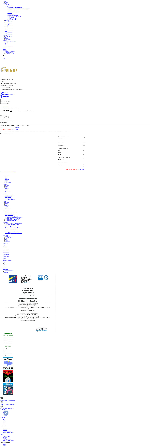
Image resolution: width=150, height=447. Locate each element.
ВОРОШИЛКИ (11, 14)
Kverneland (7, 20)
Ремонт (6, 38)
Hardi (6, 33)
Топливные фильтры (9, 270)
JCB (6, 31)
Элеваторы (5, 35)
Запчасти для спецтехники (8, 432)
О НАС (6, 42)
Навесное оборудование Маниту (11, 228)
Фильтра (7, 175)
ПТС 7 (17, 127)
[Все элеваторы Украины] (8, 369)
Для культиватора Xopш (10, 194)
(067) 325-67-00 (15, 129)
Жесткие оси (7, 236)
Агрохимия (5, 430)
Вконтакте (5, 445)
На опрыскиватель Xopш (10, 199)
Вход (4, 58)
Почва (6, 240)
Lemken (6, 28)
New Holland (7, 24)
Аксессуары (7, 241)
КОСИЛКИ (10, 13)
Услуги (4, 37)
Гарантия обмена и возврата (10, 41)
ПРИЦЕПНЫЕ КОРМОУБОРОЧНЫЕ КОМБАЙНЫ (18, 9)
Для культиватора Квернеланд (11, 211)
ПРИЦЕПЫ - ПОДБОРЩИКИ (14, 12)
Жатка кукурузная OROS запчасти (12, 232)
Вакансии (7, 44)
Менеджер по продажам (10, 51)
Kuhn (4, 423)
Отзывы (6, 43)
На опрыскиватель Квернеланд (11, 216)
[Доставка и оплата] (8, 356)
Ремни (6, 176)
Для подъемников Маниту (10, 225)
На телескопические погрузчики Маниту (13, 223)
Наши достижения (9, 45)
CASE (6, 22)
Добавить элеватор (9, 36)
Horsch (6, 26)
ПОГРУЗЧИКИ (11, 17)
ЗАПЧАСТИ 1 (3, 409)
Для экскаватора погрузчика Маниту (12, 227)
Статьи (6, 2)
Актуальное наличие (7, 439)
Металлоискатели (6, 427)
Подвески (7, 238)
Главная (4, 1)
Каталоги (5, 3)
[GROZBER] (9, 70)
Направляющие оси (9, 237)
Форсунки (7, 179)
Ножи (6, 181)
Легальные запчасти (7, 431)
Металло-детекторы (7, 48)
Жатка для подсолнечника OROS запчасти (13, 233)
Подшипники (8, 182)
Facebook (4, 444)
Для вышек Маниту (9, 226)
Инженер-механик (9, 52)
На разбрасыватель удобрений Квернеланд (13, 217)
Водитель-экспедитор (9, 53)
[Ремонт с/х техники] (8, 394)
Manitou (4, 419)
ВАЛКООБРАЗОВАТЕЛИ (13, 15)
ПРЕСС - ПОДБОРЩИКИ (13, 10)
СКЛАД (4, 49)
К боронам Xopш (8, 198)
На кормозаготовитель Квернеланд (12, 219)
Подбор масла (8, 39)
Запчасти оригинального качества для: (8, 171)
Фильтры (7, 202)
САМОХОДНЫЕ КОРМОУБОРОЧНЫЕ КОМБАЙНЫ (19, 8)
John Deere (7, 4)
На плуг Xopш (8, 197)
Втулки (6, 180)
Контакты (5, 40)
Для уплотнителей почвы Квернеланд (12, 218)
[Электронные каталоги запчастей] (8, 381)
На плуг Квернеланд (9, 215)
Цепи (6, 178)
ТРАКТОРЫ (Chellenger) (12, 18)
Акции (4, 46)
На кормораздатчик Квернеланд (11, 220)
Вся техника (10, 5)
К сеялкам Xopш (8, 196)
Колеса (6, 239)
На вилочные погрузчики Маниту (12, 224)
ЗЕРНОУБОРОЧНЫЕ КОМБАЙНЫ (15, 7)
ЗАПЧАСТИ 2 (3, 417)
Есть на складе (6, 106)
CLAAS (6, 6)
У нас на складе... (6, 436)
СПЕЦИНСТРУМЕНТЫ (12, 19)
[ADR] (29, 331)
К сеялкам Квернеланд (9, 212)
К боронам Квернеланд (9, 214)
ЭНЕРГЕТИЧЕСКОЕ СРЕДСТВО (14, 16)
